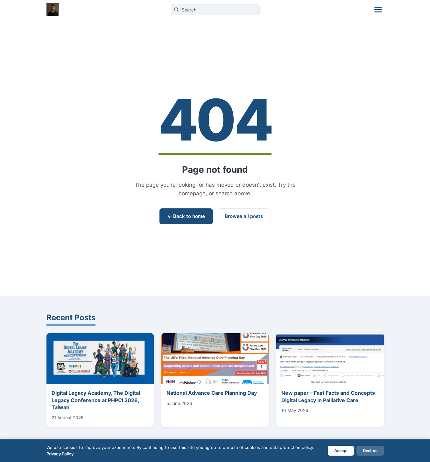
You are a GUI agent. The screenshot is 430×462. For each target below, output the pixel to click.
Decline (370, 450)
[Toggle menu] (378, 9)
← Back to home (186, 216)
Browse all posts (244, 216)
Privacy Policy (60, 453)
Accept (341, 450)
